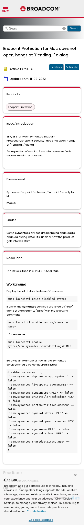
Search (74, 28)
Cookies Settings (41, 519)
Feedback (56, 67)
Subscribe (72, 67)
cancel (64, 28)
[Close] (75, 475)
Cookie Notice (36, 511)
